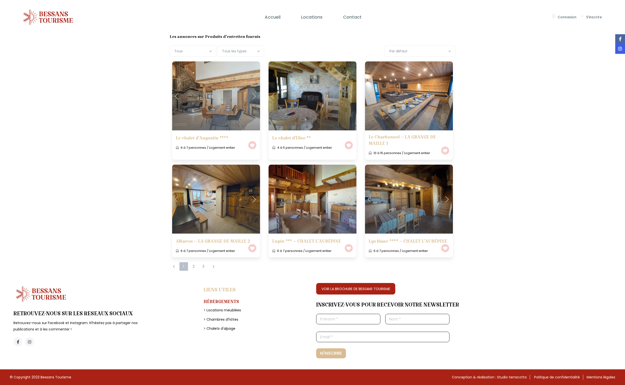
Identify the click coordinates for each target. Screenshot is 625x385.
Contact (352, 17)
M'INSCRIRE (331, 353)
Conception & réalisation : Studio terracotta (489, 377)
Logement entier (222, 147)
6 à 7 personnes (193, 147)
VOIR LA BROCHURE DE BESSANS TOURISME (356, 288)
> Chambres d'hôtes (221, 319)
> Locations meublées (222, 310)
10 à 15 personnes (387, 153)
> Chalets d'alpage (219, 328)
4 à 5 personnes (290, 147)
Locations (312, 17)
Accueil (273, 17)
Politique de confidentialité (557, 377)
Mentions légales (601, 377)
